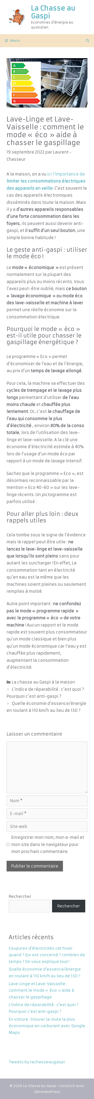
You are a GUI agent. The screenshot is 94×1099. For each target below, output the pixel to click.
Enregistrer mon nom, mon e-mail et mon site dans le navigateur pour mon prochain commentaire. (47, 844)
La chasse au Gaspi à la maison (43, 682)
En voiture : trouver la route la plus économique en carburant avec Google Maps (47, 1026)
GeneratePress (47, 1092)
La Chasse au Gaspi (53, 12)
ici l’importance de (46, 181)
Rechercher (20, 896)
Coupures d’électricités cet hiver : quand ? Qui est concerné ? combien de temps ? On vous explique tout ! (47, 955)
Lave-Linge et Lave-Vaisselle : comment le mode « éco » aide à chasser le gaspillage (41, 990)
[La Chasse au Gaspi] (17, 16)
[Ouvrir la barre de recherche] (87, 40)
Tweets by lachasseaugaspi (37, 1062)
